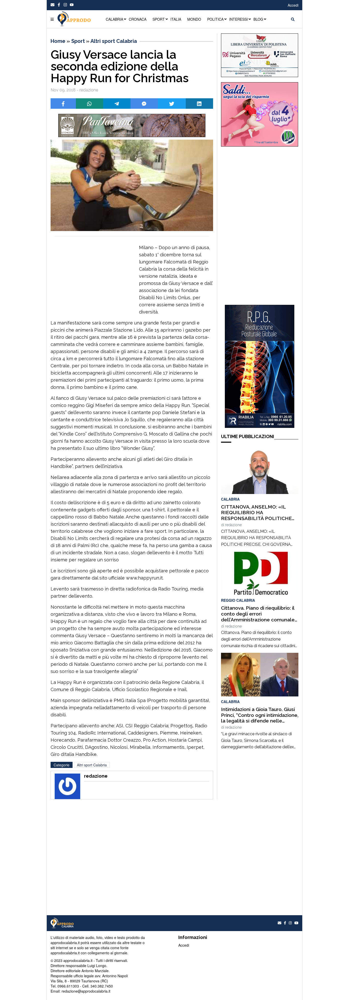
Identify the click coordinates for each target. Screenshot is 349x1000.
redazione (233, 525)
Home (58, 41)
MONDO (194, 19)
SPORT (159, 19)
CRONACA (137, 19)
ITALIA (175, 19)
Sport (78, 41)
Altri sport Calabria (113, 41)
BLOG (258, 19)
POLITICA (215, 19)
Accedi (293, 5)
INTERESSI (238, 19)
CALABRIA (114, 19)
